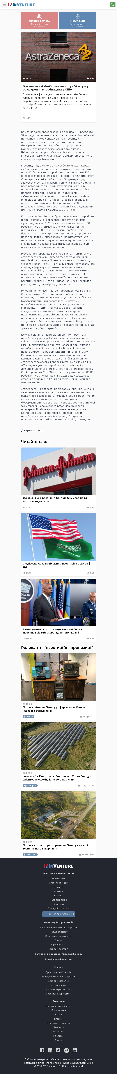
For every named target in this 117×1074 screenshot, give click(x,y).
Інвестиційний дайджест (58, 1006)
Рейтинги (58, 1027)
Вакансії (58, 895)
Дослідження (58, 1010)
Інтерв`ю (58, 1018)
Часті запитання (58, 900)
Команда (58, 891)
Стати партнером (58, 882)
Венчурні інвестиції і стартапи (58, 976)
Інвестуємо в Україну (58, 1023)
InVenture (58, 873)
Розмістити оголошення (60, 914)
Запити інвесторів (58, 949)
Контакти (58, 904)
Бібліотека (58, 1031)
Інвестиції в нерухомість (58, 993)
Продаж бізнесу (58, 932)
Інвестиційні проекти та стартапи (58, 927)
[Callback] (112, 4)
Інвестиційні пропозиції (58, 922)
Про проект (58, 878)
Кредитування (58, 985)
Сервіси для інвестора (58, 959)
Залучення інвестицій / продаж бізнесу (58, 954)
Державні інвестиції (58, 981)
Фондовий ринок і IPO (58, 989)
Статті (58, 1014)
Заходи (58, 1040)
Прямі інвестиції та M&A (59, 972)
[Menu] (4, 4)
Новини (58, 967)
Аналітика (59, 1001)
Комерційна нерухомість (58, 936)
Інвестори (58, 1036)
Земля (58, 940)
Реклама (58, 887)
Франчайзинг (58, 944)
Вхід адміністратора (58, 908)
